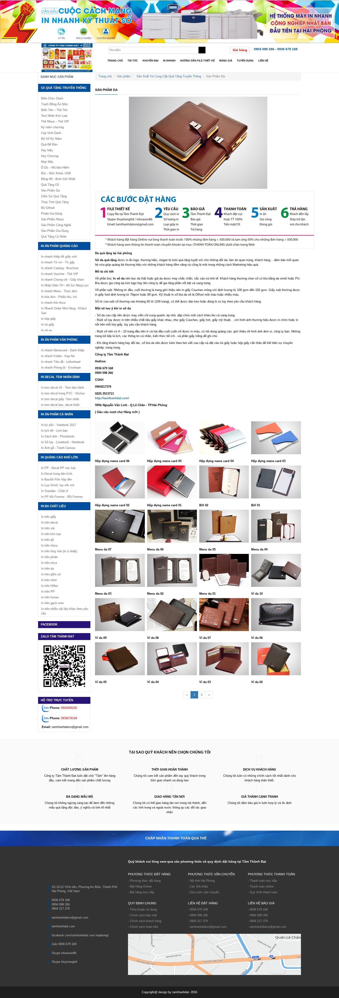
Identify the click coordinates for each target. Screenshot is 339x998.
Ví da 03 (205, 682)
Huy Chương (49, 156)
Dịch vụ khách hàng (259, 769)
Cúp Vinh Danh (51, 133)
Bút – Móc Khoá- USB (56, 173)
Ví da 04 (153, 682)
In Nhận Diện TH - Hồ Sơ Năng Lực (65, 285)
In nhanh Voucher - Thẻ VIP (59, 274)
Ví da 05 (101, 682)
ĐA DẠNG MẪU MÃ (79, 796)
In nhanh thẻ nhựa (53, 302)
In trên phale (49, 557)
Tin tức (133, 60)
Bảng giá (225, 60)
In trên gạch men (52, 603)
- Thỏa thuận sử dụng (142, 909)
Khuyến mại (150, 60)
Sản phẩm (124, 76)
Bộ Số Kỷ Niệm (51, 138)
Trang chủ (115, 60)
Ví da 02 (257, 682)
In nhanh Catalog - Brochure (59, 268)
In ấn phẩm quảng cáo (59, 246)
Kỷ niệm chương (52, 127)
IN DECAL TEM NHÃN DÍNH (60, 377)
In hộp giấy (48, 318)
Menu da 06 (155, 549)
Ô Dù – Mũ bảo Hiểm (55, 167)
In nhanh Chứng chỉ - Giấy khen (62, 279)
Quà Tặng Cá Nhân (54, 236)
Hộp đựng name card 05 (164, 461)
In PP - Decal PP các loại (58, 468)
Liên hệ (263, 60)
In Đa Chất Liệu (53, 506)
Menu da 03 (103, 593)
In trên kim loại (51, 534)
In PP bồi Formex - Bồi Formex (62, 496)
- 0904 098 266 (198, 915)
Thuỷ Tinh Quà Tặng (54, 202)
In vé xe (46, 330)
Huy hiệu (47, 150)
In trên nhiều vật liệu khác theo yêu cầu (64, 611)
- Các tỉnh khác (198, 886)
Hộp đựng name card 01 (164, 505)
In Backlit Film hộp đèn (56, 479)
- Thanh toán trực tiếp (262, 880)
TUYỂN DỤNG (245, 60)
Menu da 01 (207, 593)
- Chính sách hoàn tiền (143, 926)
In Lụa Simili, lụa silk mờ (57, 485)
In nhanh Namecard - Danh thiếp (62, 350)
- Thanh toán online (261, 886)
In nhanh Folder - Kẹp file (58, 356)
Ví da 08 (153, 638)
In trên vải (47, 528)
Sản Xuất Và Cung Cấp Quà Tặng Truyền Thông (169, 76)
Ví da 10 (257, 593)
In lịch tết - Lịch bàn (54, 430)
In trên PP (48, 591)
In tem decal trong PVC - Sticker (63, 393)
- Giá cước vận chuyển (203, 892)
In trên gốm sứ (51, 574)
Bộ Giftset (48, 207)
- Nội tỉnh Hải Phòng (201, 880)
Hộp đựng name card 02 (112, 505)
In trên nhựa (49, 545)
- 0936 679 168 (198, 909)
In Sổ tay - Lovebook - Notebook (62, 442)
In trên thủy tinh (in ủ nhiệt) (59, 551)
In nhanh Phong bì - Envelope (61, 367)
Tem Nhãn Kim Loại (54, 115)
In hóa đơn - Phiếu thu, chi (59, 297)
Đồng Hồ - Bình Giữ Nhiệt (58, 179)
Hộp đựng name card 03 (268, 461)
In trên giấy (48, 516)
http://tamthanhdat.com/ (112, 398)
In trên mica (49, 562)
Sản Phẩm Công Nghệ (56, 225)
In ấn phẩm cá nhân (57, 414)
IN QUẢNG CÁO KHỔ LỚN (59, 457)
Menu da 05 (207, 549)
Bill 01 (255, 505)
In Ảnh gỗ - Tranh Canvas (58, 448)
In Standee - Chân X (54, 491)
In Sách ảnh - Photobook (57, 436)
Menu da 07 (103, 549)
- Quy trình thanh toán (262, 892)
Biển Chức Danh (52, 98)
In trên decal (49, 522)
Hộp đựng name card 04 (216, 461)
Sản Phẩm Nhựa (52, 219)
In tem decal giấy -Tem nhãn (60, 399)
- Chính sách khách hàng (144, 921)
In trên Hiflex (49, 586)
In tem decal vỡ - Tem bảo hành (62, 387)
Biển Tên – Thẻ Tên (54, 110)
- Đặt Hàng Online (140, 886)
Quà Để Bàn (49, 144)
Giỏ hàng (240, 50)
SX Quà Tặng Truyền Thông (63, 88)
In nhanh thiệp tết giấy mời (59, 256)
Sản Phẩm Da (50, 190)
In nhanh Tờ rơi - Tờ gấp (57, 262)
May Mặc (47, 161)
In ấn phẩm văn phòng (59, 339)
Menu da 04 (259, 549)
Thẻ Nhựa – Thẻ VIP (55, 121)
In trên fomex (50, 597)
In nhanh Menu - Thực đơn (59, 291)
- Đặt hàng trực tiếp (141, 892)
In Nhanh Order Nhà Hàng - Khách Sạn (64, 311)
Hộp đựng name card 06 (112, 461)
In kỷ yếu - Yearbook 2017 (58, 425)
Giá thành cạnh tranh (259, 796)
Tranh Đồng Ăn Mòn (54, 104)
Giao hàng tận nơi (169, 796)
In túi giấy (47, 324)
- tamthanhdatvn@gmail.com (207, 926)
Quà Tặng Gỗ (50, 184)
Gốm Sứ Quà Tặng (54, 196)
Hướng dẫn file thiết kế (197, 60)
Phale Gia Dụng (51, 213)
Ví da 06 (257, 638)
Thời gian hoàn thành (170, 769)
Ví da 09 (101, 638)
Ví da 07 (205, 638)
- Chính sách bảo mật (142, 915)
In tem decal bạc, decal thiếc (60, 405)
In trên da (47, 568)
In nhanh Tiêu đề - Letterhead (60, 362)
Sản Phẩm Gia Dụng (54, 231)
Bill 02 (203, 505)
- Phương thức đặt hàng (144, 880)
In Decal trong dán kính (56, 473)
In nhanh (169, 60)
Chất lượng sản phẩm (79, 769)
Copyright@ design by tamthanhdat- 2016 (169, 992)
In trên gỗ (47, 539)
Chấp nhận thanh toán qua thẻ (176, 838)
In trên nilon (49, 580)
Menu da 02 (155, 593)
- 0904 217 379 (198, 921)
